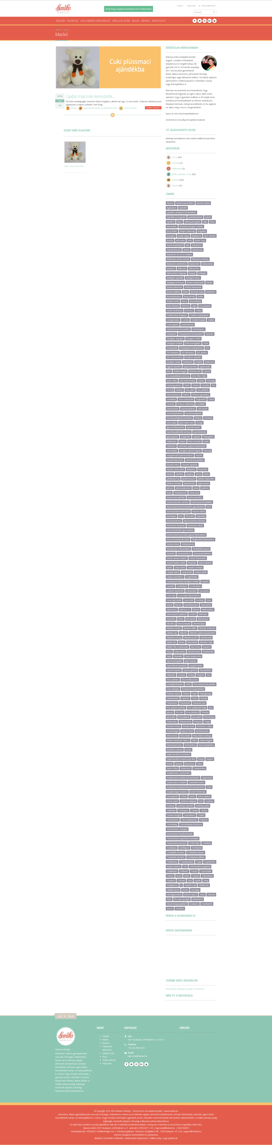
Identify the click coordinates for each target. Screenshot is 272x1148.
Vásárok (211, 894)
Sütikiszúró (186, 768)
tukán (186, 875)
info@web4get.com (105, 1131)
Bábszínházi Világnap (176, 273)
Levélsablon (195, 586)
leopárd (204, 581)
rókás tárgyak (206, 740)
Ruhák (188, 749)
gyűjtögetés (172, 436)
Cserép (185, 320)
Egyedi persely (190, 366)
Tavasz (204, 810)
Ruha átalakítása (206, 745)
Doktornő (209, 362)
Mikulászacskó (190, 637)
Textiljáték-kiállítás (195, 857)
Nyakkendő (208, 651)
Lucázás (200, 600)
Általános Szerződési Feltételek (108, 1138)
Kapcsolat (191, 6)
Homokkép (172, 450)
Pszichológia (172, 731)
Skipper (209, 759)
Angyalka (202, 231)
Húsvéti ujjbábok (189, 464)
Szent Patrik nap (197, 791)
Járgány (189, 474)
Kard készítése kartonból (178, 511)
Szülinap (170, 805)
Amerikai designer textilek (191, 226)
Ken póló (190, 516)
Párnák (203, 698)
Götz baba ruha (186, 422)
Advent (170, 203)
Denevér (209, 334)
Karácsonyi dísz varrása (177, 502)
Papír (194, 693)
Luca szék (188, 600)
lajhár (169, 567)
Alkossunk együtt (192, 221)
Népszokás (180, 651)
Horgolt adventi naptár (190, 450)
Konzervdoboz (184, 553)
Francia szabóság (185, 404)
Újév (190, 880)
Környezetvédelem (202, 553)
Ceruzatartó (204, 306)
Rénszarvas (172, 735)
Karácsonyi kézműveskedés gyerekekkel (185, 506)
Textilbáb (206, 843)
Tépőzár (204, 819)
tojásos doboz (173, 866)
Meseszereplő (184, 623)
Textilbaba (171, 847)
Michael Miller (190, 628)
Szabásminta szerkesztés (178, 773)
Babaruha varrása (200, 259)
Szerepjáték (172, 796)
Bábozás (182, 268)
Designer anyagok (175, 338)
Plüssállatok (183, 717)
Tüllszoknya (207, 875)
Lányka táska (173, 572)
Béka (185, 292)
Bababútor (197, 245)
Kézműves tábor (195, 525)
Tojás (198, 861)
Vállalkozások (173, 890)
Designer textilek (174, 343)
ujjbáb (197, 880)
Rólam (180, 6)
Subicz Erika (172, 768)
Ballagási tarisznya (175, 282)
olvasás (181, 675)
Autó (190, 240)
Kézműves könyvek (176, 525)
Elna (169, 371)
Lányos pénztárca (175, 576)
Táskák (194, 810)
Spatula (178, 763)
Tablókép (171, 810)
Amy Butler (172, 231)
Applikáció (196, 235)
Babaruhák (194, 263)
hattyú (182, 441)
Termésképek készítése (191, 824)
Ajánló (208, 217)
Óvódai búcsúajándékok (193, 689)
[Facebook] (195, 21)
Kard (209, 506)
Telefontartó (172, 819)
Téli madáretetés (189, 819)
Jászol (198, 474)
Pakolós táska (173, 693)
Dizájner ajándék (193, 357)
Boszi (184, 301)
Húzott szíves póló (175, 469)
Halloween (177, 168)
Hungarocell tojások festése (180, 455)
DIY (207, 348)
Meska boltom (109, 1060)
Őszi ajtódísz (173, 679)
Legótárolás (191, 576)
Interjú (170, 474)
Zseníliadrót (206, 904)
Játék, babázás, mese (182, 174)
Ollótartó (171, 675)
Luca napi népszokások (189, 595)
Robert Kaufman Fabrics (178, 740)
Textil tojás (194, 843)
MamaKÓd (206, 605)
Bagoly (192, 273)
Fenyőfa (205, 385)
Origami (200, 675)
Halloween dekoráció (95, 20)
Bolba (200, 296)
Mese (180, 619)
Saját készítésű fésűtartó (178, 754)
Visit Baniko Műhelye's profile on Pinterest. (185, 989)
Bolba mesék (173, 301)
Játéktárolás (189, 483)
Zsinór (170, 908)
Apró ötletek (209, 235)
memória (171, 619)
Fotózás (170, 404)
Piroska (205, 712)
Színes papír (172, 801)
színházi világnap (188, 801)
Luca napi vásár (174, 600)
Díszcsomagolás (192, 343)
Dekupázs (171, 334)
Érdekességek (180, 371)
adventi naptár (203, 203)
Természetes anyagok (177, 829)
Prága (207, 721)
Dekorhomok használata (178, 329)
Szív (201, 801)
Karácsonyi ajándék (176, 497)
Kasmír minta (199, 511)
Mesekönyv (203, 619)
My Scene (195, 647)
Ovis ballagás (173, 689)
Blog (135, 20)
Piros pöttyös (192, 712)
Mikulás (183, 633)
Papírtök (185, 698)
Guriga (199, 422)
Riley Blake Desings (202, 735)
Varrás (175, 185)
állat (205, 221)
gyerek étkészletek (175, 427)
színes (192, 796)
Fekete (196, 385)
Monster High (206, 642)
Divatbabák (172, 348)
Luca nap (171, 595)
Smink (169, 763)
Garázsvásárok (188, 408)
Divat (205, 343)
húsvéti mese (173, 464)
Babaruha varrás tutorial (178, 259)
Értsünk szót (195, 371)
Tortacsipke (205, 871)
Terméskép (172, 824)
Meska (145, 20)
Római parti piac (174, 745)
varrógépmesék (174, 894)
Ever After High (199, 376)
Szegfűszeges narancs (177, 791)
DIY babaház (172, 352)
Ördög (191, 675)
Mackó (97, 108)
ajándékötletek (195, 217)
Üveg (205, 880)
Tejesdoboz (189, 815)
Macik (169, 605)
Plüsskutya (209, 717)
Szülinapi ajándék (185, 805)
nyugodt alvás (195, 665)
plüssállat (171, 717)
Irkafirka (179, 474)
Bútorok (185, 306)
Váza (169, 899)
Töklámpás (172, 871)
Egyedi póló (205, 366)
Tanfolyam (183, 810)
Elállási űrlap (155, 1138)
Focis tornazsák (186, 399)
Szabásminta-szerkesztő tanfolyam (183, 777)
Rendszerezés (202, 731)
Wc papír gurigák (181, 899)
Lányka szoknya (195, 567)
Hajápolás (185, 436)
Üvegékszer (172, 885)
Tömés (194, 871)
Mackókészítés (191, 605)
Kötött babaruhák (198, 558)
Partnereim (172, 703)
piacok (170, 712)
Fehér (187, 385)
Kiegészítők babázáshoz (203, 539)
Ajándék (183, 207)
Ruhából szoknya (174, 749)
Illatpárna (191, 469)
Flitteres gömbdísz (200, 394)
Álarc (179, 221)
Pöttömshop (185, 721)
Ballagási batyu (193, 277)
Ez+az (175, 157)
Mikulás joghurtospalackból (202, 633)
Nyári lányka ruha (193, 656)
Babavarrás (207, 263)
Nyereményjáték (174, 661)
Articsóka (180, 240)
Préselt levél (188, 726)
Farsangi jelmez (174, 385)
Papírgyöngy (205, 693)
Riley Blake (185, 735)
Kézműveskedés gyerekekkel (180, 530)
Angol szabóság (187, 231)
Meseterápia (199, 623)
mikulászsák (206, 637)
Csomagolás (172, 324)
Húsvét (199, 455)
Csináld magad (198, 320)
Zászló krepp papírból (177, 904)
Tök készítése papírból (200, 866)
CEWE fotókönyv (174, 310)
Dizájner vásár (173, 362)
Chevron (189, 310)
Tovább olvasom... (153, 107)
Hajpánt (196, 436)
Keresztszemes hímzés (194, 520)
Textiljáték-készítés (175, 857)
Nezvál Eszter (194, 651)
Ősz (209, 675)
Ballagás (202, 273)
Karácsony (194, 492)
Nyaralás (178, 656)
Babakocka (197, 249)
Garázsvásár (172, 408)
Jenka (196, 488)
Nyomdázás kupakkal (176, 665)
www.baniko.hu (171, 1111)
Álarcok (72, 20)
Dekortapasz (198, 329)
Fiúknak (179, 390)
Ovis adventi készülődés (204, 684)
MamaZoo (172, 609)
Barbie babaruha (174, 287)
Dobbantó (187, 362)
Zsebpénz (194, 904)
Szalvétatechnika (196, 782)
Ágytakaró (171, 207)
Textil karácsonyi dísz (176, 843)
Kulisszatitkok (205, 562)
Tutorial (181, 880)
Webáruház (197, 899)
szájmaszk (207, 777)
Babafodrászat (173, 249)
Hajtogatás (208, 436)
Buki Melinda (173, 306)
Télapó (201, 815)
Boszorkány (195, 301)
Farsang (175, 163)
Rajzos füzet (187, 731)
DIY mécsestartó (174, 357)
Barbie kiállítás (173, 292)
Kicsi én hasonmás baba (178, 539)
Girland (198, 418)
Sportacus (189, 763)
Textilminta (172, 861)
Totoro (170, 875)
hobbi (206, 441)
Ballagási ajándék (175, 277)
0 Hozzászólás (130, 108)
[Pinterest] (199, 21)
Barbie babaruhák (193, 287)
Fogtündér (201, 399)
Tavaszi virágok (174, 815)
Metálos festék (174, 628)
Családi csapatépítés (199, 315)
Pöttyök (197, 721)
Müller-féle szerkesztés (177, 647)
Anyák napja (183, 235)
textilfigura (184, 847)
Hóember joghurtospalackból (191, 446)
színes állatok (204, 796)
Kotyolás (192, 562)
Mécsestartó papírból (176, 614)
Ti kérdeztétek (186, 861)
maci (209, 600)
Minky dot (171, 642)
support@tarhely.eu (192, 1131)
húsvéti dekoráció (175, 460)
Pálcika (186, 693)
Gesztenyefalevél (174, 413)
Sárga (200, 759)
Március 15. (185, 609)
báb (187, 245)
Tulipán (195, 875)
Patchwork (185, 703)
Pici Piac (179, 712)
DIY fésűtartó (187, 352)
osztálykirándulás (175, 684)
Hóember (171, 446)
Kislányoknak (188, 544)
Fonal (211, 399)
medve (192, 614)
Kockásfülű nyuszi (201, 548)
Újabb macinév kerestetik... (90, 96)
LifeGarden (191, 591)
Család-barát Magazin (177, 315)
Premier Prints (173, 726)
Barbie (209, 282)
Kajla (169, 492)
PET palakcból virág (197, 707)
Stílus (199, 763)
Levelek (170, 586)
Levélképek (182, 586)
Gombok (208, 418)
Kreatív (175, 180)
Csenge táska (173, 320)
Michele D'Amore (207, 628)
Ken (181, 516)
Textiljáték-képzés (195, 852)
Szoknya (209, 801)
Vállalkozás (204, 885)
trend (178, 875)
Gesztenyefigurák (193, 413)
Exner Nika (172, 380)
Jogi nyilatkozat (171, 1138)
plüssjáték (196, 717)
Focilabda (171, 399)
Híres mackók (194, 441)
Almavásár (172, 226)
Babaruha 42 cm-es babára (179, 254)
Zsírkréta (180, 908)
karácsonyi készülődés (201, 502)
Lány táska (180, 567)
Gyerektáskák (199, 432)
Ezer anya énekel (187, 380)
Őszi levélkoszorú (190, 679)
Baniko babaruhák (195, 282)
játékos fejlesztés (206, 478)
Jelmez (170, 488)
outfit (188, 684)
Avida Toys (200, 240)
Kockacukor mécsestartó (178, 548)
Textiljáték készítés (109, 108)
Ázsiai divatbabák (175, 245)
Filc (213, 385)
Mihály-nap (172, 633)
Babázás (171, 268)
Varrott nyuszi (190, 894)
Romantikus (190, 745)
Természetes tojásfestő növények (182, 838)
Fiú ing (170, 390)
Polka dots (172, 721)
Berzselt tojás (197, 292)
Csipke (211, 320)
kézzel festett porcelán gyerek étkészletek (186, 534)
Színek (183, 796)
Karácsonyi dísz (195, 497)
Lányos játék (201, 572)
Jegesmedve (89, 108)
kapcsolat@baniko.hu (137, 1056)
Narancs (207, 647)
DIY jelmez (202, 352)
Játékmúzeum (188, 478)
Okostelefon (205, 670)
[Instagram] (204, 21)
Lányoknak (187, 572)
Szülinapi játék (202, 805)
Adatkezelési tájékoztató (136, 1138)
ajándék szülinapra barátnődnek (181, 212)
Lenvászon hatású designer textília (182, 581)
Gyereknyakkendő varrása (178, 432)
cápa (194, 306)
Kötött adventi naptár (177, 558)
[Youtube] (214, 21)
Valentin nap (190, 885)
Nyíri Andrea (190, 661)
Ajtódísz (170, 221)
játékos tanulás (174, 483)
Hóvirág (207, 450)
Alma (212, 221)
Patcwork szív (199, 703)
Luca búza (204, 591)
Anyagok (171, 235)
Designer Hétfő (193, 338)
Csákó (198, 310)
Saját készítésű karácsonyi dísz (181, 759)
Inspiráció (202, 469)
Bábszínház (194, 268)
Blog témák (189, 296)
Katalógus (171, 516)
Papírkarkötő (172, 698)
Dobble (198, 362)
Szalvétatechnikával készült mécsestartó (185, 787)
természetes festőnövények (179, 833)
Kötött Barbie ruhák (176, 562)
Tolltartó (184, 871)
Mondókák (192, 642)
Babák (186, 249)
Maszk (196, 609)
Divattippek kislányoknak (191, 348)
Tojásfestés (209, 861)
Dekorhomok (187, 324)
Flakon (186, 394)
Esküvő (207, 371)
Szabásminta (199, 768)
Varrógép (195, 890)
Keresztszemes (174, 520)
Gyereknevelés (193, 427)
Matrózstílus (207, 609)
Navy (169, 651)
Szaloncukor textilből (176, 782)
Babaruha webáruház (176, 263)
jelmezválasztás (183, 488)
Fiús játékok (203, 390)
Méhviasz (203, 614)
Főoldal (105, 1036)
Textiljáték (196, 847)
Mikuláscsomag (174, 637)
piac (210, 707)
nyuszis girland (190, 670)
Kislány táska (173, 544)
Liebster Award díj (175, 591)
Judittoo (205, 488)
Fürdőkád (200, 404)
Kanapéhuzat (180, 492)
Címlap (58, 30)
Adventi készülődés (185, 203)
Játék (206, 474)
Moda (181, 642)
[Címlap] (64, 8)
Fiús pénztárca (173, 394)
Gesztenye (202, 408)
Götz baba (171, 422)
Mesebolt (190, 619)
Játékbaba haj (173, 478)
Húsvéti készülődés (194, 460)
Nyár (169, 656)
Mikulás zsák (121, 20)
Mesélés (171, 623)
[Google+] (209, 21)
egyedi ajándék (174, 366)
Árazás (170, 240)
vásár (202, 894)
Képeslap (201, 516)
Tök (185, 866)
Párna (194, 698)
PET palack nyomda (176, 707)
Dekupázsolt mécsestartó (191, 334)
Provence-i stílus (204, 726)
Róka (194, 740)
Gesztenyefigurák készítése (179, 418)
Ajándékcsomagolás (176, 217)
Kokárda (171, 553)
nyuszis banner (173, 670)
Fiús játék (190, 390)
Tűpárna (171, 880)
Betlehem (210, 292)
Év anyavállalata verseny (178, 376)
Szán (209, 787)
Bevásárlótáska (174, 296)
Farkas (201, 380)
